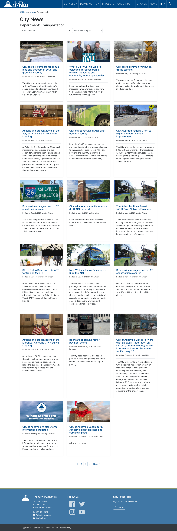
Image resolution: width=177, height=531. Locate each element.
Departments (88, 3)
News (153, 3)
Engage (142, 3)
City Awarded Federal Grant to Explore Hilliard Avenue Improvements (133, 133)
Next (95, 464)
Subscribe (119, 507)
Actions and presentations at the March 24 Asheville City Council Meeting (41, 342)
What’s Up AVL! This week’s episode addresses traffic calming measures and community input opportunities (87, 71)
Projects (108, 3)
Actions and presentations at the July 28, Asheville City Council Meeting (41, 133)
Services (69, 3)
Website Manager (43, 515)
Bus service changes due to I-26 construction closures (40, 208)
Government (125, 3)
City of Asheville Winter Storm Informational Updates (39, 428)
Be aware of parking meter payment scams (84, 341)
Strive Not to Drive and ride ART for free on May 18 (40, 271)
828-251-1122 (42, 512)
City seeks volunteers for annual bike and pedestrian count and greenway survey (40, 69)
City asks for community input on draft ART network (88, 208)
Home (28, 527)
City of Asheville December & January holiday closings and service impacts (86, 429)
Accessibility (65, 527)
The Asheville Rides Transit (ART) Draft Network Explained (134, 208)
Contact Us (41, 518)
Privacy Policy (51, 527)
